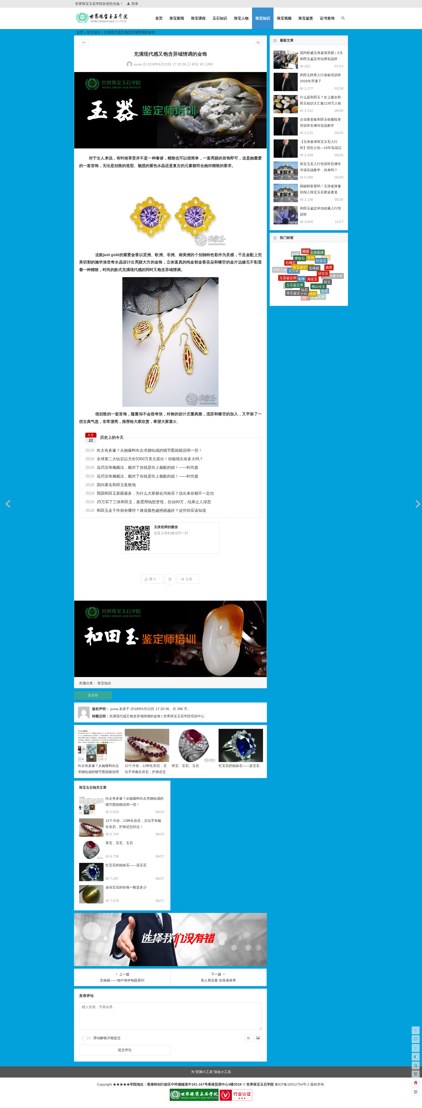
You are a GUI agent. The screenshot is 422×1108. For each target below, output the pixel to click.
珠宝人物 (241, 18)
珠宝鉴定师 (316, 280)
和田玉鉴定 (293, 283)
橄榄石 (331, 278)
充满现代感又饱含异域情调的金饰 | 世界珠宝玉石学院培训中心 (156, 716)
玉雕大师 (298, 294)
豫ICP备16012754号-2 (291, 1084)
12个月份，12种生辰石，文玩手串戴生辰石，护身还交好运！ (146, 772)
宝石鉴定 (303, 289)
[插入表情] (248, 1038)
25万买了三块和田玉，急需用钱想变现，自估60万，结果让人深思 (148, 502)
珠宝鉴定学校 (296, 273)
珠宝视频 (284, 18)
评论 (195, 64)
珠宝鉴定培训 (303, 250)
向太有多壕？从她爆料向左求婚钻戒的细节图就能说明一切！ (143, 450)
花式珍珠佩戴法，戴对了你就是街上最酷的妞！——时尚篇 (141, 467)
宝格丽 (314, 250)
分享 (188, 579)
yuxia (138, 64)
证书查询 (327, 18)
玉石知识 (219, 18)
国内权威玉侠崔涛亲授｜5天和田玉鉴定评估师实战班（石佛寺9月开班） (321, 59)
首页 (159, 18)
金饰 (301, 255)
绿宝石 (323, 256)
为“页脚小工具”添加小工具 (211, 1072)
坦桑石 (289, 287)
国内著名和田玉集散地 (110, 485)
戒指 (312, 269)
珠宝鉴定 (314, 290)
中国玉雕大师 (332, 269)
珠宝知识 (262, 18)
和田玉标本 (319, 294)
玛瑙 (305, 280)
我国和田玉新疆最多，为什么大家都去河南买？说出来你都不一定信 (149, 493)
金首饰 (93, 695)
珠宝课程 (198, 18)
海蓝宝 (312, 254)
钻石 (304, 264)
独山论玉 (318, 262)
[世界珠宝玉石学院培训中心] (102, 22)
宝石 (324, 274)
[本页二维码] (416, 1092)
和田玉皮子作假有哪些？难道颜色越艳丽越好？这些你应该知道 (145, 510)
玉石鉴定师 (294, 263)
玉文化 (293, 256)
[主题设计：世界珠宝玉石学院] (194, 1100)
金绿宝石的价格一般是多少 (126, 887)
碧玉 (327, 264)
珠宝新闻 (176, 18)
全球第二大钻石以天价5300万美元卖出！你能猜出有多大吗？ (144, 459)
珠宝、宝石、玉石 (185, 766)
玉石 (324, 286)
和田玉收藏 (285, 278)
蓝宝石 (309, 296)
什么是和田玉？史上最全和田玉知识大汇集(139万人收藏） (320, 103)
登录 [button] (134, 4)
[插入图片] (258, 1038)
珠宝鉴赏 (305, 18)
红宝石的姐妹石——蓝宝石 (239, 766)
